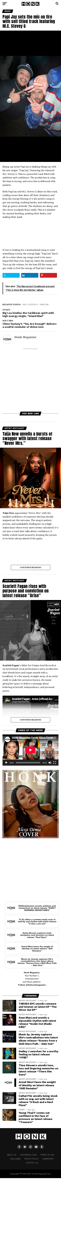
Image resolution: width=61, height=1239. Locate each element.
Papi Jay (45, 304)
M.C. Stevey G (31, 304)
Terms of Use (47, 1155)
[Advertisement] (30, 380)
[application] (30, 750)
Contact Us (32, 1163)
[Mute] (49, 762)
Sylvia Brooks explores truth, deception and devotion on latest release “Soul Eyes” (37, 935)
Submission (47, 1159)
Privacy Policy (31, 1159)
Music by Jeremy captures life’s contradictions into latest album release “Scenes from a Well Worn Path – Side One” (37, 962)
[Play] (6, 762)
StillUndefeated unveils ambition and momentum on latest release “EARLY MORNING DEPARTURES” (37, 908)
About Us (11, 1155)
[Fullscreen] (54, 762)
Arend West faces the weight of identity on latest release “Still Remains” (37, 948)
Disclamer (15, 1159)
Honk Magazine (25, 337)
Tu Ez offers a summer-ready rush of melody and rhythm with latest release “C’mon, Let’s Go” (37, 921)
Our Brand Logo (28, 1155)
